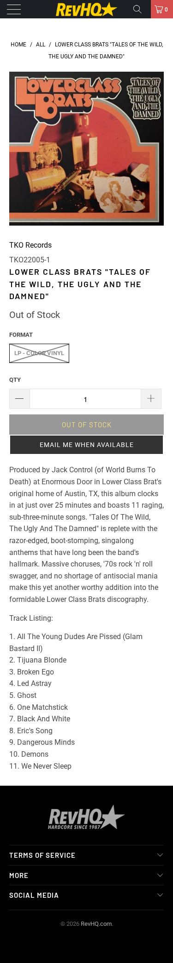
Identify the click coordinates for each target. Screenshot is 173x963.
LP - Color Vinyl (39, 353)
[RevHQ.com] (86, 9)
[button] (86, 445)
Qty (15, 379)
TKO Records (30, 245)
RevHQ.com (96, 923)
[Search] (140, 9)
